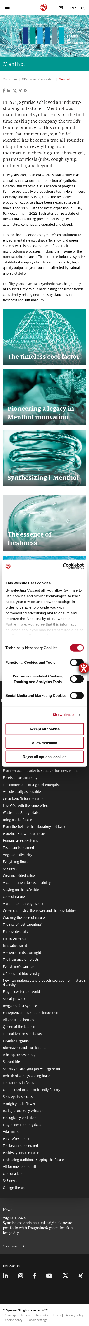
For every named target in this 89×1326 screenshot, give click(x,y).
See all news (10, 1246)
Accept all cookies (44, 729)
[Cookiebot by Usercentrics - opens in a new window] (63, 566)
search (82, 8)
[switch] (77, 662)
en (72, 8)
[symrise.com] (44, 6)
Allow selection (44, 743)
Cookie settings (37, 1320)
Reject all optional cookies (44, 757)
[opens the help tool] (84, 668)
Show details (63, 715)
